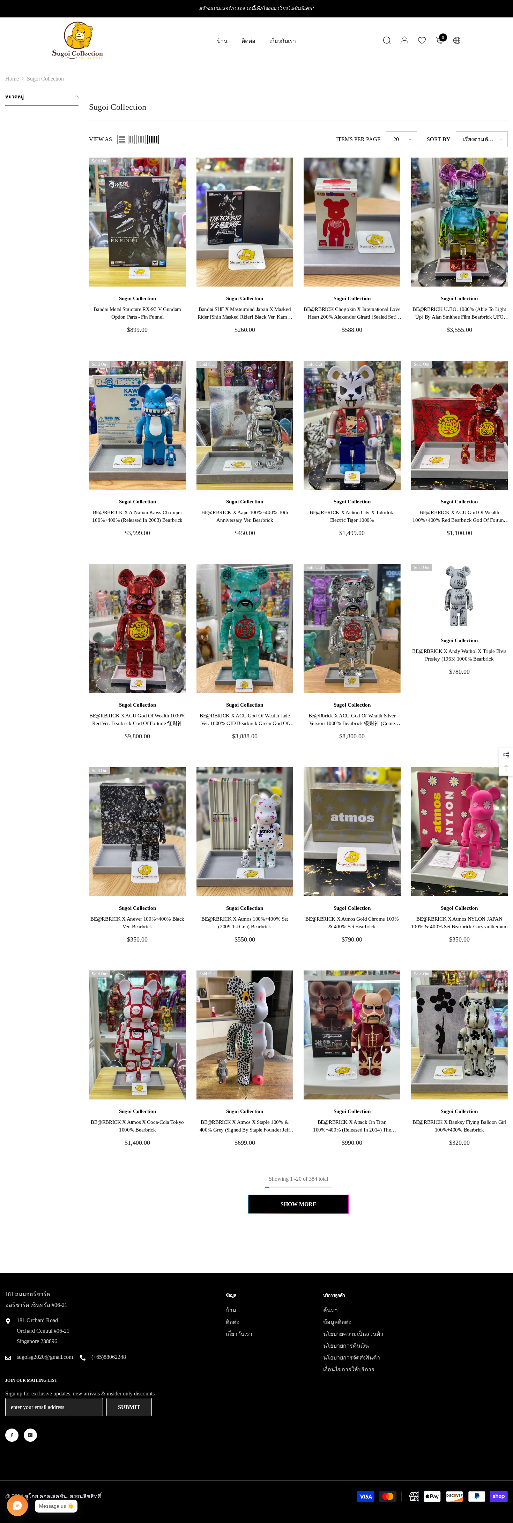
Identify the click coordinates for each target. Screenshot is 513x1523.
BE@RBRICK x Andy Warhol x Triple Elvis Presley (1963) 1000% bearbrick (459, 655)
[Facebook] (11, 1435)
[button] (121, 139)
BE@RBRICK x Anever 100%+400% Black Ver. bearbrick (137, 922)
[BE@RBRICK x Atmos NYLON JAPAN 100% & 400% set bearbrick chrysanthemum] (459, 831)
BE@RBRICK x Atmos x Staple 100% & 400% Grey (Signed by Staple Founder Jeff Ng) (245, 1126)
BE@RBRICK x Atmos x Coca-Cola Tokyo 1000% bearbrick (137, 1126)
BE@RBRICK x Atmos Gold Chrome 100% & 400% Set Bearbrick (352, 922)
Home (12, 79)
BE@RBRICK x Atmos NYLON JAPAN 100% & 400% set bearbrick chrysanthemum (459, 922)
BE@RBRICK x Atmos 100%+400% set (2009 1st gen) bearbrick (244, 922)
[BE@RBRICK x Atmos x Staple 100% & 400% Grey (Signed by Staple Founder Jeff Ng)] (244, 1034)
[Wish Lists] (422, 40)
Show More (299, 1204)
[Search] (387, 40)
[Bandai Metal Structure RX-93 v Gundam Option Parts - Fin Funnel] (137, 222)
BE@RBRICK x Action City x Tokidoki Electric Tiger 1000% (352, 516)
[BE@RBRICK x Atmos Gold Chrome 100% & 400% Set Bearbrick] (352, 831)
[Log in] (404, 40)
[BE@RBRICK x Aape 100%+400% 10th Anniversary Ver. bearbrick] (244, 425)
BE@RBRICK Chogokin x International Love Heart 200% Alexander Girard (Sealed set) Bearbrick (352, 313)
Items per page (358, 139)
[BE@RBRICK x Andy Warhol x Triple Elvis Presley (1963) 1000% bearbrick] (459, 596)
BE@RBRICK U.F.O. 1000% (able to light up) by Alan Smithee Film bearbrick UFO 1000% (459, 313)
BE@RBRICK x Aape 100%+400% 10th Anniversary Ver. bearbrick (244, 516)
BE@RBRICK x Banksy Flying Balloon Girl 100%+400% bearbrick (459, 1126)
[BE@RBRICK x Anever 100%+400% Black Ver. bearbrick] (137, 831)
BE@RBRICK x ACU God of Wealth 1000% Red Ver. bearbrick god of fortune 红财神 (137, 719)
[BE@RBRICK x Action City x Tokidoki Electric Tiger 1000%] (352, 425)
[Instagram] (30, 1435)
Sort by (439, 139)
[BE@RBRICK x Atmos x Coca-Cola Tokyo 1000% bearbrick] (137, 1034)
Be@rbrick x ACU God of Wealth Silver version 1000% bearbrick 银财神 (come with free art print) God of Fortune (352, 720)
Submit (129, 1407)
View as (100, 139)
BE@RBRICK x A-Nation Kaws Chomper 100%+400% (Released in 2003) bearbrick (137, 516)
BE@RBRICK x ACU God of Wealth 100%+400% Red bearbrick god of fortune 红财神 (459, 517)
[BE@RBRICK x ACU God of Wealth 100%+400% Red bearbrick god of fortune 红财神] (459, 425)
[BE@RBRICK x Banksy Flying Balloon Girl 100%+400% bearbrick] (459, 1034)
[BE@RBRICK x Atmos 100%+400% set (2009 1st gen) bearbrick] (244, 831)
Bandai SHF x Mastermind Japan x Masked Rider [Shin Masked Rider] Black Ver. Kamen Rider (245, 313)
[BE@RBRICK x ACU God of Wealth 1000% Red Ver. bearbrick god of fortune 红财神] (137, 628)
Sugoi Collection (45, 79)
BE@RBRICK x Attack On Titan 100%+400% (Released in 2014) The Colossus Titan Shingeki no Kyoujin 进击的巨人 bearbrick (352, 1126)
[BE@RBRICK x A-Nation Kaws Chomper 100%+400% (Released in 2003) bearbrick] (137, 425)
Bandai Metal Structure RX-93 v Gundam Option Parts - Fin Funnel (137, 313)
